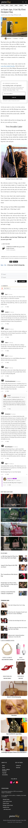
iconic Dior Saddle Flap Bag (8, 66)
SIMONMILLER (7, 676)
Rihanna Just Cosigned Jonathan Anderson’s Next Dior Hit (16, 636)
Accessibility (5, 774)
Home (2, 265)
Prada (16, 5)
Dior (26, 5)
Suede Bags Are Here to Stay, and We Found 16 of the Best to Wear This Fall (9, 584)
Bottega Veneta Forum (8, 805)
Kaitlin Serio (9, 38)
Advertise (18, 767)
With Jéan (21, 676)
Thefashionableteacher (16, 397)
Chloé (11, 5)
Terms (3, 767)
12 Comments (15, 38)
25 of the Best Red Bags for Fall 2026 (17, 620)
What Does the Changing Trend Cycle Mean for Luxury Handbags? (17, 612)
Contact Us (18, 765)
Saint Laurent (7, 657)
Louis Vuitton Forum (7, 801)
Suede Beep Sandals (7, 678)
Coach (2, 5)
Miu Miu (21, 5)
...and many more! (7, 809)
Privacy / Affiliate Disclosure (6, 770)
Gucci (7, 5)
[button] (22, 2)
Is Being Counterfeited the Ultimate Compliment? (8, 592)
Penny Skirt (20, 678)
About (3, 765)
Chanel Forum (6, 803)
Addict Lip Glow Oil (20, 659)
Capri (13, 480)
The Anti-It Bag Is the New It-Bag (16, 605)
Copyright (4, 772)
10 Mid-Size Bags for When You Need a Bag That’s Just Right (9, 557)
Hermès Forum (6, 799)
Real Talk (15, 261)
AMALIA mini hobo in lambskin (7, 659)
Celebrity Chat (6, 807)
